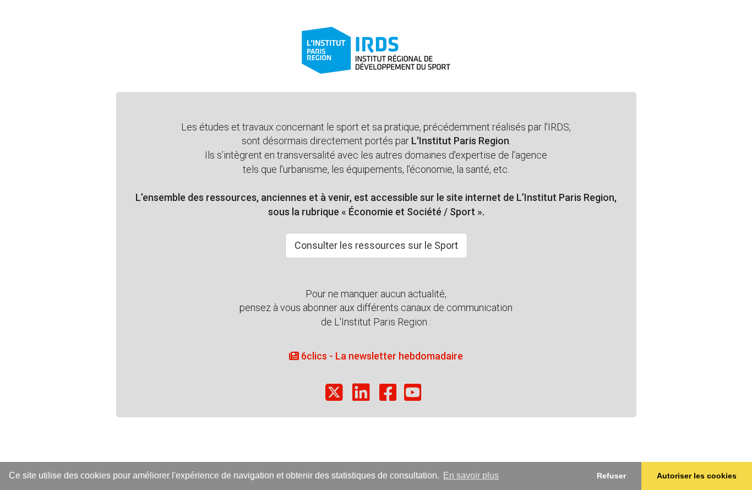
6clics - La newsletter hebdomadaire (381, 356)
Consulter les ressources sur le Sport (376, 245)
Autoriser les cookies (697, 475)
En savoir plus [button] (471, 475)
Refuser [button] (611, 475)
